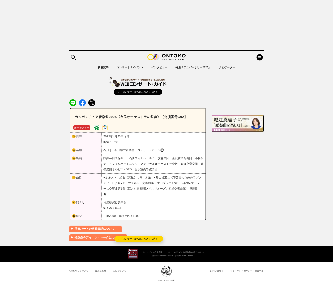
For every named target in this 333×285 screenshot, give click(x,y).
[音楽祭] (105, 127)
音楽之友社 (100, 271)
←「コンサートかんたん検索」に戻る (138, 91)
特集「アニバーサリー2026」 (193, 67)
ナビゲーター (227, 67)
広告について (119, 271)
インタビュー (159, 67)
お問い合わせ (217, 271)
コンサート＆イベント (130, 67)
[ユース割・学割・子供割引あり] (96, 127)
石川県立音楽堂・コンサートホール (137, 150)
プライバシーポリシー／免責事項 (247, 271)
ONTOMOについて (78, 271)
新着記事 (103, 67)
